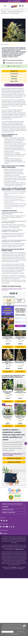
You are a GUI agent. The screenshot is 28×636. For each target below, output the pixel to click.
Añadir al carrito (7, 371)
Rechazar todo (20, 631)
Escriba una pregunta (14, 458)
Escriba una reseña (14, 462)
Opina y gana (4, 44)
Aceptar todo (7, 631)
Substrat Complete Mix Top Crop (18, 205)
